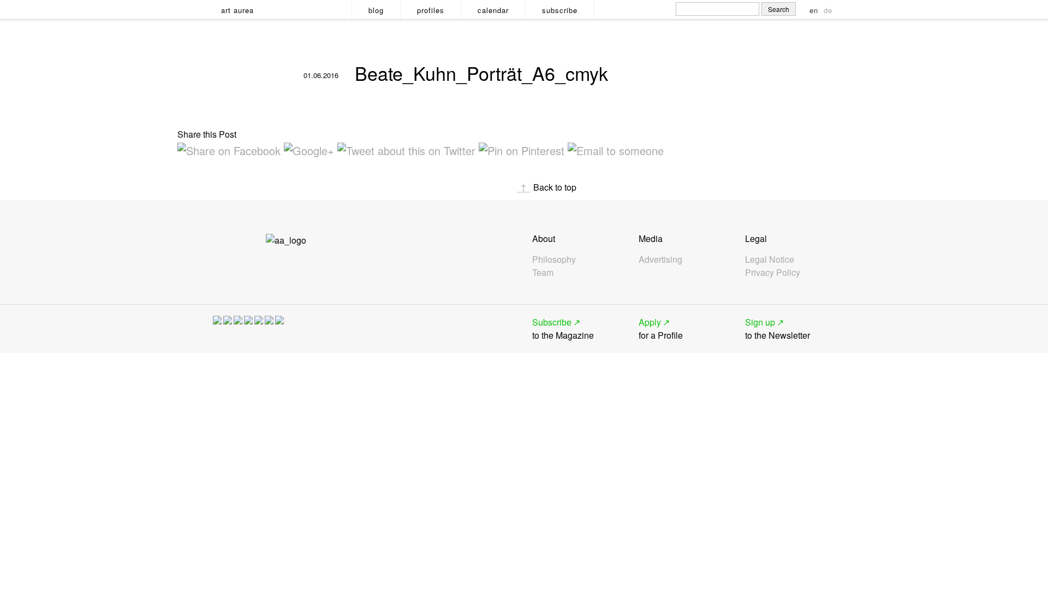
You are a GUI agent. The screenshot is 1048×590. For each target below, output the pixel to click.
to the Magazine (563, 328)
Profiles (430, 10)
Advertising (660, 259)
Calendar (493, 10)
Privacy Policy (772, 272)
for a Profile (661, 328)
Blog (376, 10)
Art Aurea (237, 10)
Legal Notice (769, 259)
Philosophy (554, 259)
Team (542, 272)
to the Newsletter (777, 328)
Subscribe (559, 10)
